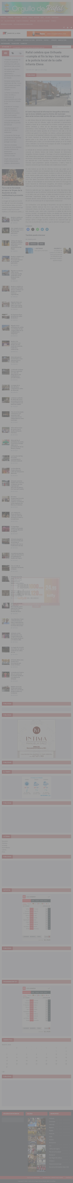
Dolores (47, 17)
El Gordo (4, 845)
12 (26, 1057)
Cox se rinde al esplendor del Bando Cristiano (17, 567)
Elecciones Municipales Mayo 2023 (23, 24)
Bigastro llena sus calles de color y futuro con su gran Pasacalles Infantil (16, 304)
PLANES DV (24, 43)
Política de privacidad (33, 1177)
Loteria (4, 850)
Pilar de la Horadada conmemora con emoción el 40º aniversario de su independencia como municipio (17, 416)
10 (7, 1057)
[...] (22, 212)
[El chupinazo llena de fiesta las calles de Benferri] (6, 317)
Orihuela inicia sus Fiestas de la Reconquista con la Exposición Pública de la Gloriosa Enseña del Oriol (16, 607)
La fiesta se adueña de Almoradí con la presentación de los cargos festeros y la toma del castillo (17, 401)
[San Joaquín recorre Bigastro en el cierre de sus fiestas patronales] (6, 230)
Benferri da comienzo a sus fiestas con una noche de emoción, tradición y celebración (17, 345)
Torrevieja (10, 17)
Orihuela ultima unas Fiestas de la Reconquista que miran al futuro (17, 662)
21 (46, 1060)
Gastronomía (5, 43)
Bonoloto (5, 841)
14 (46, 1057)
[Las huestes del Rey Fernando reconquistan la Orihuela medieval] (6, 458)
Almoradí (17, 17)
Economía (18, 40)
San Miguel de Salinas (43, 21)
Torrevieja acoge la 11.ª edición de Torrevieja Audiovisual (11, 130)
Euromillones (6, 847)
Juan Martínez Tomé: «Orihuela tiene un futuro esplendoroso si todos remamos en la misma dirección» (17, 622)
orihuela (33, 244)
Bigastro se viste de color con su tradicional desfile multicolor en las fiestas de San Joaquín (17, 274)
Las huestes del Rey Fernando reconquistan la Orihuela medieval (17, 458)
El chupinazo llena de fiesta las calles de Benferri (16, 316)
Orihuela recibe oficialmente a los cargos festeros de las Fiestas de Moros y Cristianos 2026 (17, 636)
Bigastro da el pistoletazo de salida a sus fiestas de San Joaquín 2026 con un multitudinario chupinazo (17, 329)
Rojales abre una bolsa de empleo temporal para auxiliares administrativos (12, 161)
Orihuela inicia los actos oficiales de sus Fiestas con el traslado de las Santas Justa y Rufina (17, 580)
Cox (2, 21)
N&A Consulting (51, 1181)
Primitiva (4, 843)
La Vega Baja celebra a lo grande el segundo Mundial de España (17, 529)
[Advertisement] (36, 820)
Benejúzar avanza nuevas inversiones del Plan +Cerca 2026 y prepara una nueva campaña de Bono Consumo (12, 85)
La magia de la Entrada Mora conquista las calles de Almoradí (17, 388)
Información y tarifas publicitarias (53, 1177)
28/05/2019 (31, 70)
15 (56, 1057)
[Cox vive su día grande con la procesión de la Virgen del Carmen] (6, 593)
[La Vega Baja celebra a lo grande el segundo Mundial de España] (6, 529)
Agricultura (62, 40)
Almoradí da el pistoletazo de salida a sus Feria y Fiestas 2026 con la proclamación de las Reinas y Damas (17, 444)
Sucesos (10, 40)
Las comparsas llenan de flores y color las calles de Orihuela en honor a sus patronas (17, 516)
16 (66, 1057)
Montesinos (55, 17)
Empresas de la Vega (6, 24)
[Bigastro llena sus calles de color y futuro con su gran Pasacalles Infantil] (6, 304)
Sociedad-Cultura (29, 40)
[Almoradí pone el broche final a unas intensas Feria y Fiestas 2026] (6, 359)
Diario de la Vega (42, 70)
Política (3, 40)
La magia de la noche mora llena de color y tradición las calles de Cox (17, 650)
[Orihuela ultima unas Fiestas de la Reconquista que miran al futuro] (6, 662)
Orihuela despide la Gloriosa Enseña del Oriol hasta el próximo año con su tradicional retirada (17, 542)
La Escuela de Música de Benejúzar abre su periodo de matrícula (12, 123)
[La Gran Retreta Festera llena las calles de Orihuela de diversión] (6, 471)
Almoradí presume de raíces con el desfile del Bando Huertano (16, 430)
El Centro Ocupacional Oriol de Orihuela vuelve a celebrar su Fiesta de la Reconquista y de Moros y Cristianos (17, 501)
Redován (36, 17)
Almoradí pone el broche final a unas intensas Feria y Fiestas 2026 (17, 359)
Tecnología (15, 43)
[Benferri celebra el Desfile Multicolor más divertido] (6, 219)
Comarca (53, 21)
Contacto (69, 1177)
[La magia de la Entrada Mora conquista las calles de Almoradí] (6, 387)
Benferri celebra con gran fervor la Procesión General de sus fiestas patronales (17, 260)
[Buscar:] (61, 47)
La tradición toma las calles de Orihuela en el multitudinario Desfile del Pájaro (17, 556)
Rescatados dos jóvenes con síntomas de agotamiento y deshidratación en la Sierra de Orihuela (12, 73)
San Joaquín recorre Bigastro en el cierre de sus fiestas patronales (17, 231)
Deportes (39, 40)
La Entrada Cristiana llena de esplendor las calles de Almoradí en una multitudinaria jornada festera (17, 373)
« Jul (3, 1071)
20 (36, 1060)
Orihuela (3, 17)
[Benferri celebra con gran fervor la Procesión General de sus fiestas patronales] (6, 259)
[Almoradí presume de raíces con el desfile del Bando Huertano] (6, 430)
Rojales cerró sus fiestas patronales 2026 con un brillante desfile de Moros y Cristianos (17, 690)
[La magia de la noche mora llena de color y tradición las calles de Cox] (6, 649)
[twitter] (71, 27)
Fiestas (46, 40)
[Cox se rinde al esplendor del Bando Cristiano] (6, 568)
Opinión (54, 40)
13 (36, 1057)
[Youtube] (67, 27)
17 (7, 1060)
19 (26, 1060)
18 (16, 1060)
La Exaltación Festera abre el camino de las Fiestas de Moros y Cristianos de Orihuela (17, 676)
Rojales (31, 17)
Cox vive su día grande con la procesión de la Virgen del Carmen (16, 593)
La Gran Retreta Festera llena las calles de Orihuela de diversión (17, 471)
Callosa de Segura (9, 21)
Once (3, 852)
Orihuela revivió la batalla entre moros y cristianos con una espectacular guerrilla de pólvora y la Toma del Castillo (17, 485)
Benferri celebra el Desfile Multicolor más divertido (17, 219)
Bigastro (24, 17)
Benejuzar (33, 21)
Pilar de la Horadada (22, 21)
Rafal (42, 17)
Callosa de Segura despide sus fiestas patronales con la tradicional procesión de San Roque (16, 245)
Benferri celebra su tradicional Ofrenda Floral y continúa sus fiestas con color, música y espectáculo (17, 290)
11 (16, 1057)
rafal (41, 244)
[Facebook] (64, 27)
